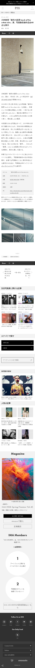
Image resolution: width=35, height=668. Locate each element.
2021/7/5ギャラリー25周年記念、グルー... (27, 273)
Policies (7, 650)
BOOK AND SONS (14, 179)
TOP (2, 12)
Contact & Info (9, 646)
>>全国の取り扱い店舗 (17, 501)
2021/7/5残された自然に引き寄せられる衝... (8, 273)
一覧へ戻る (17, 272)
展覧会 (13, 12)
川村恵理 (5, 256)
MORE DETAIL (17, 516)
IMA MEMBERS (9, 655)
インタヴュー (9, 293)
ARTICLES (3, 293)
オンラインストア (7, 166)
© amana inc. (17, 665)
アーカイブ (25, 293)
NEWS (7, 12)
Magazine (17, 454)
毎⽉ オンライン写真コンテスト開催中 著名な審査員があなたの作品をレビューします (17, 2)
